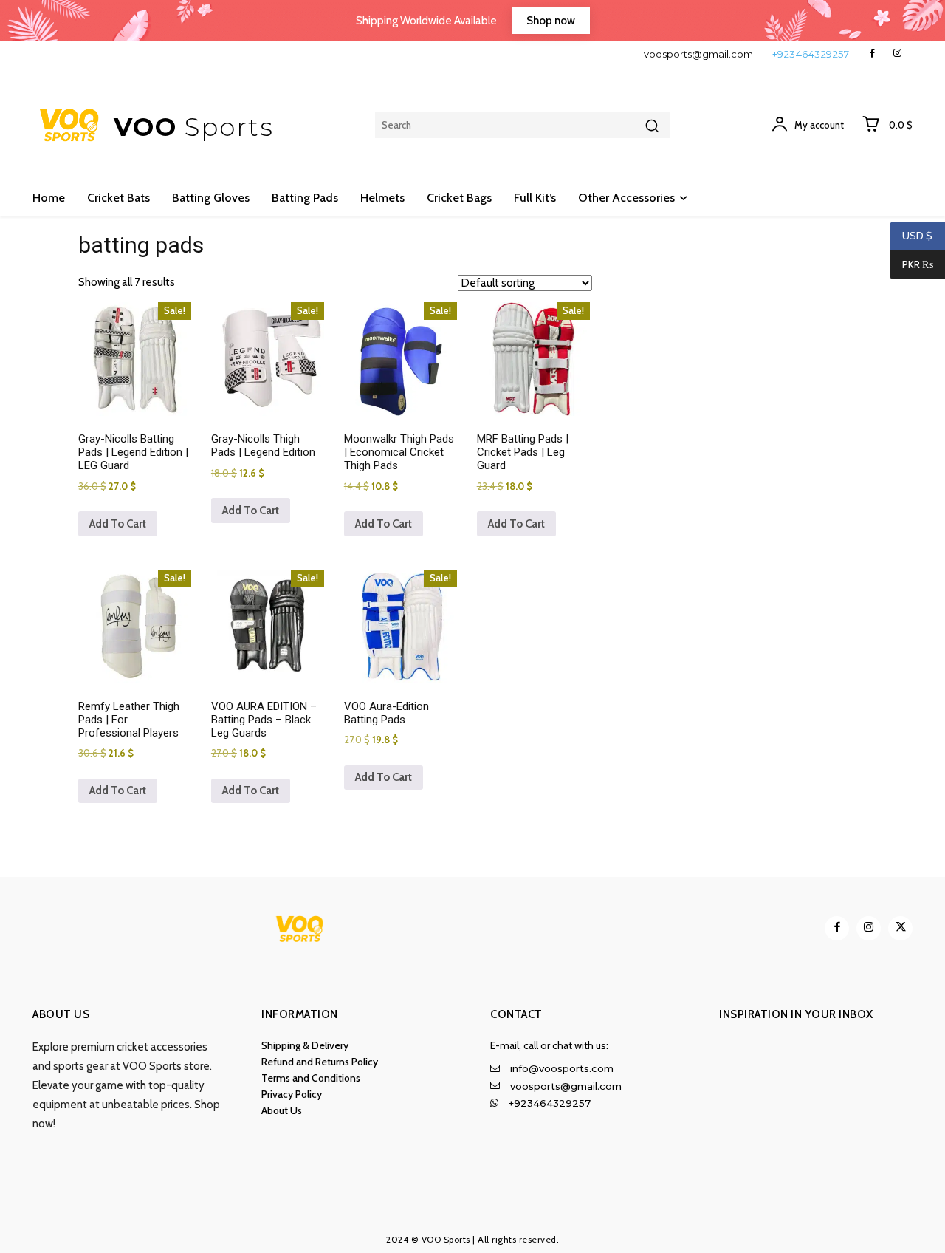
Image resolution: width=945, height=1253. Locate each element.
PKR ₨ (911, 264)
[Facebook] (872, 53)
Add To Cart (117, 523)
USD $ (917, 235)
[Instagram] (897, 53)
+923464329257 (811, 54)
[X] (900, 928)
